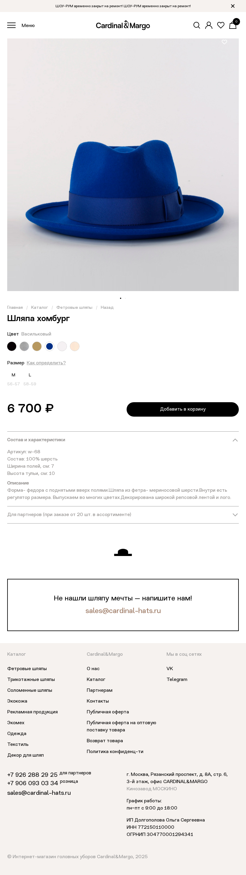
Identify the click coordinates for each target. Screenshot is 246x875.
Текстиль (17, 744)
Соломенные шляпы (29, 690)
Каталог (39, 307)
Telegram (176, 679)
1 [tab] (120, 298)
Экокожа (17, 701)
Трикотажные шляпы (31, 679)
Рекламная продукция (32, 712)
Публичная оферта (108, 712)
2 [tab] (125, 298)
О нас (93, 669)
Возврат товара (105, 741)
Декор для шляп (25, 755)
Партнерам (99, 690)
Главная (15, 307)
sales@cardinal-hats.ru (123, 611)
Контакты (98, 701)
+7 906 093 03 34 (32, 784)
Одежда (16, 733)
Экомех (15, 723)
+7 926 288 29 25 (32, 775)
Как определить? (46, 363)
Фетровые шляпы (74, 307)
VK (169, 669)
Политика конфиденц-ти (115, 751)
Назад (107, 307)
